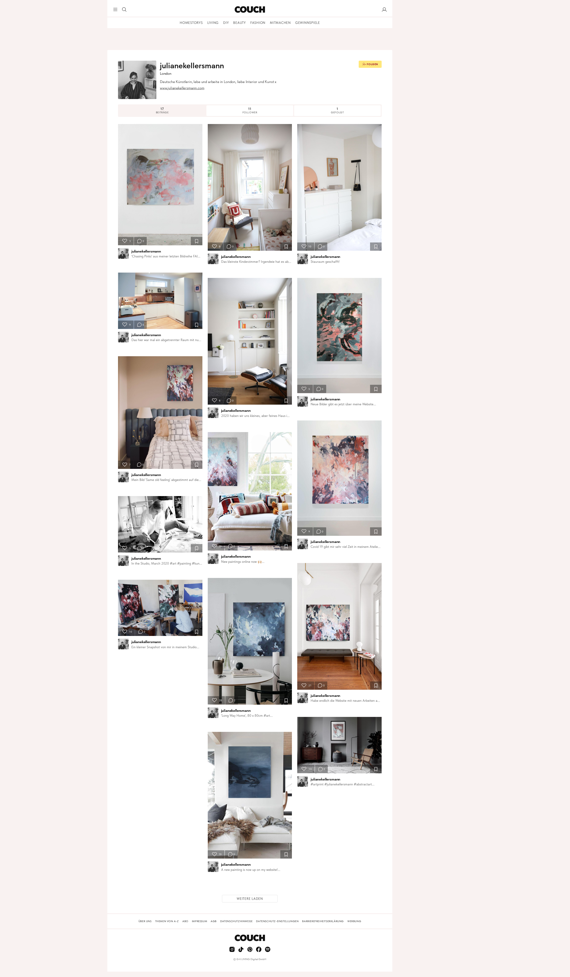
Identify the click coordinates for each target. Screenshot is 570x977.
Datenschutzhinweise (236, 921)
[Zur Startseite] (250, 9)
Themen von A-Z (167, 921)
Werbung (354, 921)
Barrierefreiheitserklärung (323, 921)
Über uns (145, 921)
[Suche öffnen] (124, 9)
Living (213, 23)
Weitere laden (250, 899)
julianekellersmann (146, 251)
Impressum (199, 921)
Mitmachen (280, 23)
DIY (226, 23)
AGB (214, 921)
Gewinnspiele (307, 23)
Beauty (239, 23)
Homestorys (191, 23)
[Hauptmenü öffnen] (115, 9)
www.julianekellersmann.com (182, 88)
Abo (185, 921)
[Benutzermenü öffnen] (384, 9)
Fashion (257, 23)
